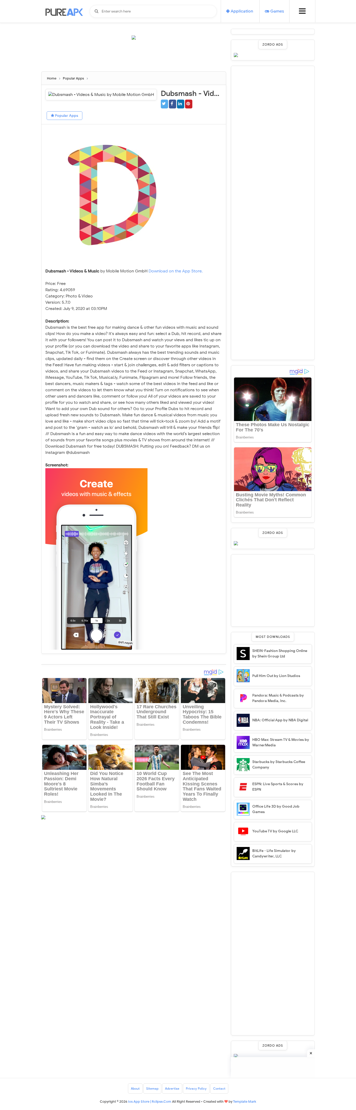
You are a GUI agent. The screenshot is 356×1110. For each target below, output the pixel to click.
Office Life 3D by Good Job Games (275, 809)
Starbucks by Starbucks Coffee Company (278, 765)
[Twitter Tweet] (164, 104)
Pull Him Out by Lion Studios (276, 676)
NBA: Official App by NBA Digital (280, 720)
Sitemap (152, 1088)
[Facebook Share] (172, 104)
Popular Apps (66, 115)
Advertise (172, 1088)
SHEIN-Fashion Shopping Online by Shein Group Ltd (279, 653)
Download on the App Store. (176, 271)
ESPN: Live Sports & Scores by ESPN (277, 787)
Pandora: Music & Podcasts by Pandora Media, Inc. (278, 698)
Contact (219, 1088)
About (135, 1088)
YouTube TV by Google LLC (275, 831)
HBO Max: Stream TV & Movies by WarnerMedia (280, 742)
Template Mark (244, 1101)
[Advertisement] (136, 58)
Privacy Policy (196, 1088)
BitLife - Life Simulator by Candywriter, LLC (274, 853)
